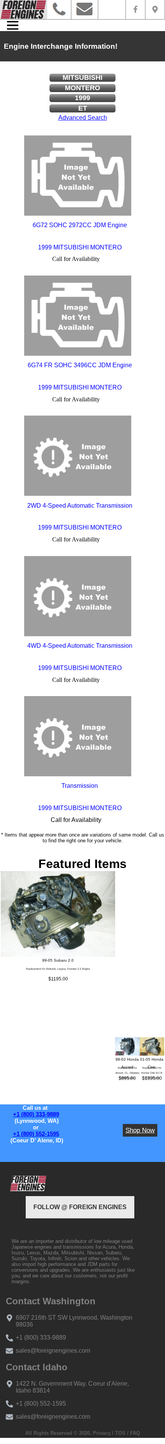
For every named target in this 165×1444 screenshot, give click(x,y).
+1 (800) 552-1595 (36, 1133)
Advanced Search (82, 117)
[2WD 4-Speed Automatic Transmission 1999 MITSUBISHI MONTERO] (77, 455)
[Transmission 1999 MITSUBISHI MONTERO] (77, 736)
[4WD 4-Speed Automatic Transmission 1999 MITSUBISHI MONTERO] (77, 595)
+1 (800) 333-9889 (36, 1114)
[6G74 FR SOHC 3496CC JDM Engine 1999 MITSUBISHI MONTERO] (77, 315)
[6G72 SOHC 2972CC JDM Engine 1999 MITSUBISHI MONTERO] (77, 175)
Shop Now (140, 1130)
